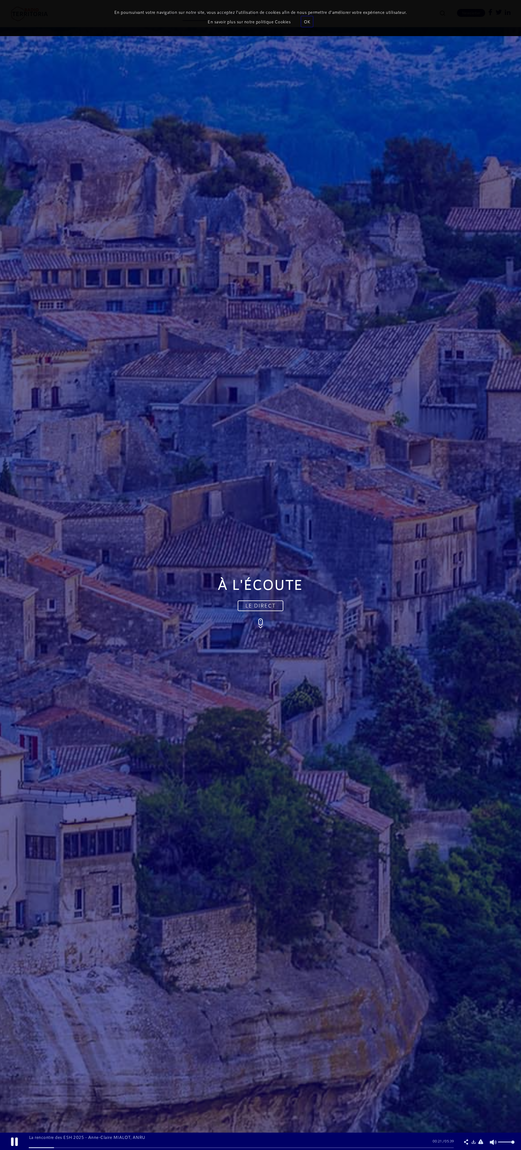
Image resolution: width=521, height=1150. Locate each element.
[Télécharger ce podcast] (473, 1142)
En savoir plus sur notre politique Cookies (249, 21)
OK (307, 21)
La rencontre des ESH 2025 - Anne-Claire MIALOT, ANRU (87, 1137)
